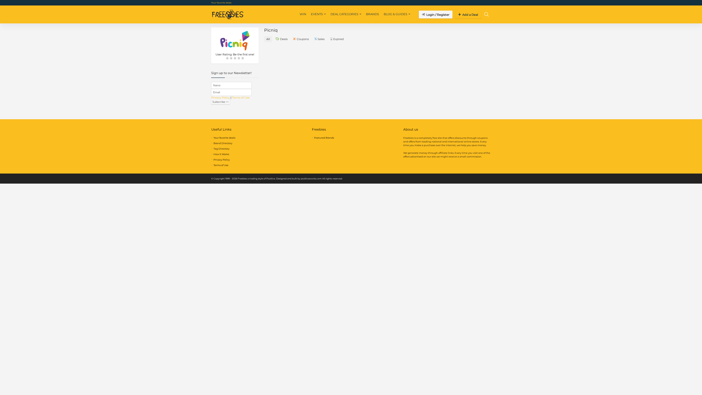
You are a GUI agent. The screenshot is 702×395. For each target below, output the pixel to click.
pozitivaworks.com (311, 178)
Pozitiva (270, 178)
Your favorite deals (221, 2)
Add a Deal (470, 14)
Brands (372, 14)
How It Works (221, 154)
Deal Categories (344, 14)
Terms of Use (241, 97)
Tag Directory (221, 148)
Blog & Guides (395, 14)
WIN (303, 14)
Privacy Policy (220, 97)
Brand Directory (223, 143)
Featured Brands (324, 137)
